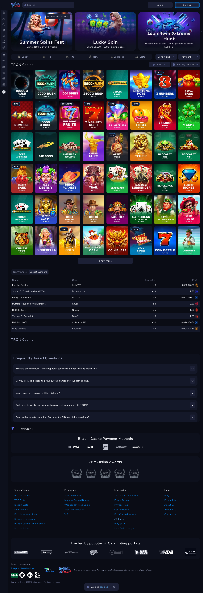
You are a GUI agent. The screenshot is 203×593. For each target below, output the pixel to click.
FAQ (166, 495)
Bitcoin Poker (21, 528)
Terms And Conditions (126, 495)
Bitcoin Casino (22, 495)
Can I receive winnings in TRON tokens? (37, 393)
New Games (21, 509)
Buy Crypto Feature (125, 514)
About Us (169, 504)
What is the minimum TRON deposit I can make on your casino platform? (56, 368)
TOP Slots (19, 500)
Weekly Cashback (74, 509)
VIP (66, 514)
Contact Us (170, 514)
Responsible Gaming (22, 568)
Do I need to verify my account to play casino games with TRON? (51, 405)
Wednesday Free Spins (77, 504)
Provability (170, 500)
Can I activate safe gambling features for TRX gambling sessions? (52, 417)
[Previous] (9, 31)
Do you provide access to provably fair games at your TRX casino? (52, 380)
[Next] (201, 31)
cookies (104, 586)
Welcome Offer (72, 495)
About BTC (170, 509)
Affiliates (119, 519)
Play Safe (119, 523)
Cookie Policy (121, 509)
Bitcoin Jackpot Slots (25, 514)
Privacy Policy (121, 504)
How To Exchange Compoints (124, 530)
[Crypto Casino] (12, 429)
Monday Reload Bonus (76, 500)
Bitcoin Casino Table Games (29, 523)
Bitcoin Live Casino (24, 519)
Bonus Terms (121, 500)
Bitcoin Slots (21, 504)
